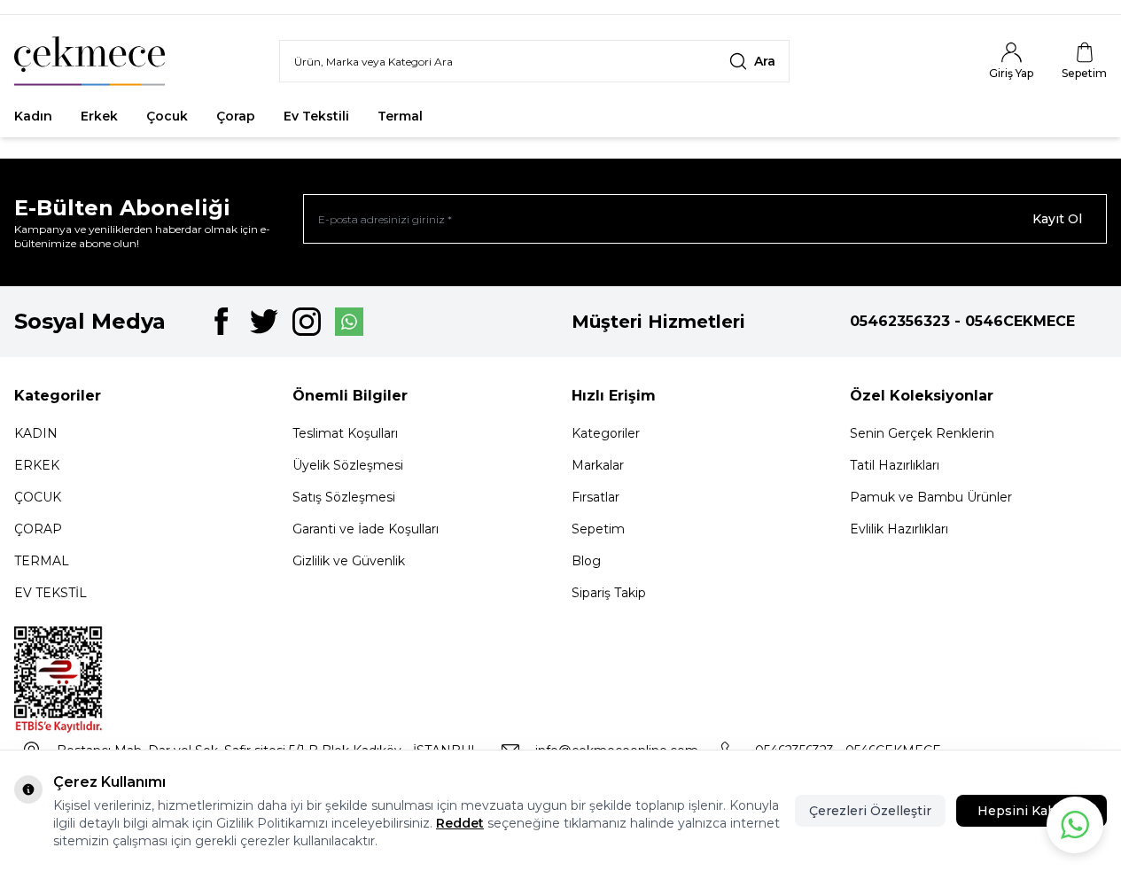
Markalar (598, 465)
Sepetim (598, 529)
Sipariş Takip (609, 593)
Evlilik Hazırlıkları (899, 529)
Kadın (33, 116)
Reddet (460, 823)
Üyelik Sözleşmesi (347, 465)
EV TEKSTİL (50, 593)
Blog (586, 561)
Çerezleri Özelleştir (870, 811)
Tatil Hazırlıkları (894, 465)
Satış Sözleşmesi (343, 497)
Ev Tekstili (316, 116)
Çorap (235, 116)
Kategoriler (606, 433)
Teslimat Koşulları (345, 433)
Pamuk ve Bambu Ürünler (931, 497)
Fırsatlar (478, 116)
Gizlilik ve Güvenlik (348, 561)
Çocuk (167, 116)
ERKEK (36, 465)
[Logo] (89, 61)
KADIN (36, 433)
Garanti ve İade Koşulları (365, 529)
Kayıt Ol (1057, 219)
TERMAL (41, 561)
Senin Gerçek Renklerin (922, 433)
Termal (400, 116)
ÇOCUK (37, 497)
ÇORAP (38, 529)
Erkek (99, 116)
